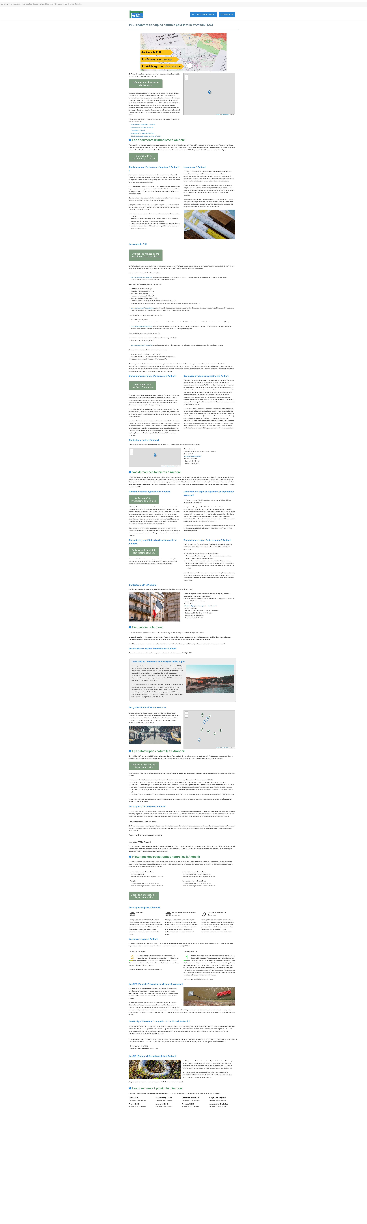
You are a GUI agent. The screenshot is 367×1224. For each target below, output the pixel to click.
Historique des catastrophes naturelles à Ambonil (146, 136)
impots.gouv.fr (212, 606)
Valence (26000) (134, 1097)
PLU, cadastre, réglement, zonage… (203, 14)
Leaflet (217, 114)
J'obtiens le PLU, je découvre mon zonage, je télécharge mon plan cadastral (183, 52)
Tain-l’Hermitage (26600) (164, 1097)
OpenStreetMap (225, 114)
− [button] (186, 79)
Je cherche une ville (227, 14)
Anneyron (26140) (188, 1104)
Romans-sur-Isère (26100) (190, 1097)
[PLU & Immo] (136, 14)
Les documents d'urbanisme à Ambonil (143, 124)
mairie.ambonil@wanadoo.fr (192, 456)
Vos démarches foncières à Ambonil (142, 127)
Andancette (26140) (162, 1104)
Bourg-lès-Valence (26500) (217, 1097)
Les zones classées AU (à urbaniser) (142, 308)
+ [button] (186, 76)
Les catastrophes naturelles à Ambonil (142, 133)
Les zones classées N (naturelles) (141, 345)
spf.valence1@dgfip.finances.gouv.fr (195, 606)
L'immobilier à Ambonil (138, 130)
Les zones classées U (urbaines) (141, 277)
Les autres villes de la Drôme (218, 1104)
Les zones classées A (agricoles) (141, 326)
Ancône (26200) (134, 1104)
